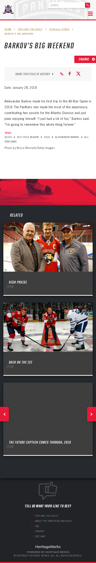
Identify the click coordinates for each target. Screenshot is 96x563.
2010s (8, 137)
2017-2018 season (28, 137)
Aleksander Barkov (67, 137)
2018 (47, 137)
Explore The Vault (30, 29)
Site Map (40, 536)
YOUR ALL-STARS (59, 29)
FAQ (37, 526)
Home (7, 29)
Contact (39, 531)
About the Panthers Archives (53, 521)
